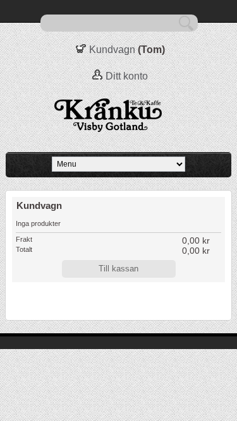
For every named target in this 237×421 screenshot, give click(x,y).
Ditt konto (127, 76)
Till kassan (118, 268)
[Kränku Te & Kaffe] (118, 115)
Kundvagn (112, 49)
